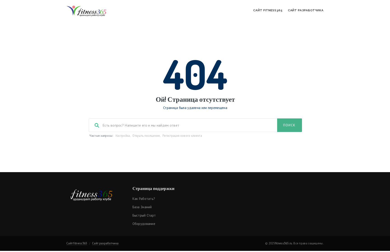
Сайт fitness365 (268, 10)
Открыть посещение (146, 136)
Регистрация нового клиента (182, 136)
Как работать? (143, 199)
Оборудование (144, 224)
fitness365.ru (283, 243)
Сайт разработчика (306, 10)
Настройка (123, 136)
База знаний (142, 207)
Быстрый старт (144, 215)
